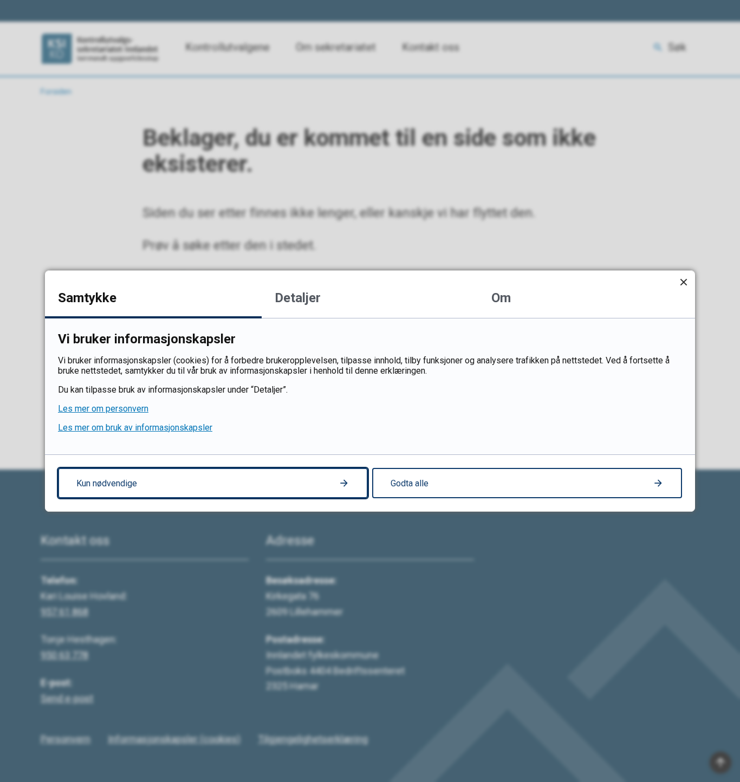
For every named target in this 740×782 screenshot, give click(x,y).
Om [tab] (501, 297)
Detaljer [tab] (298, 297)
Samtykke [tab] (87, 297)
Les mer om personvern (103, 408)
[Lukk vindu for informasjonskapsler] (683, 281)
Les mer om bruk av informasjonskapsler (135, 427)
